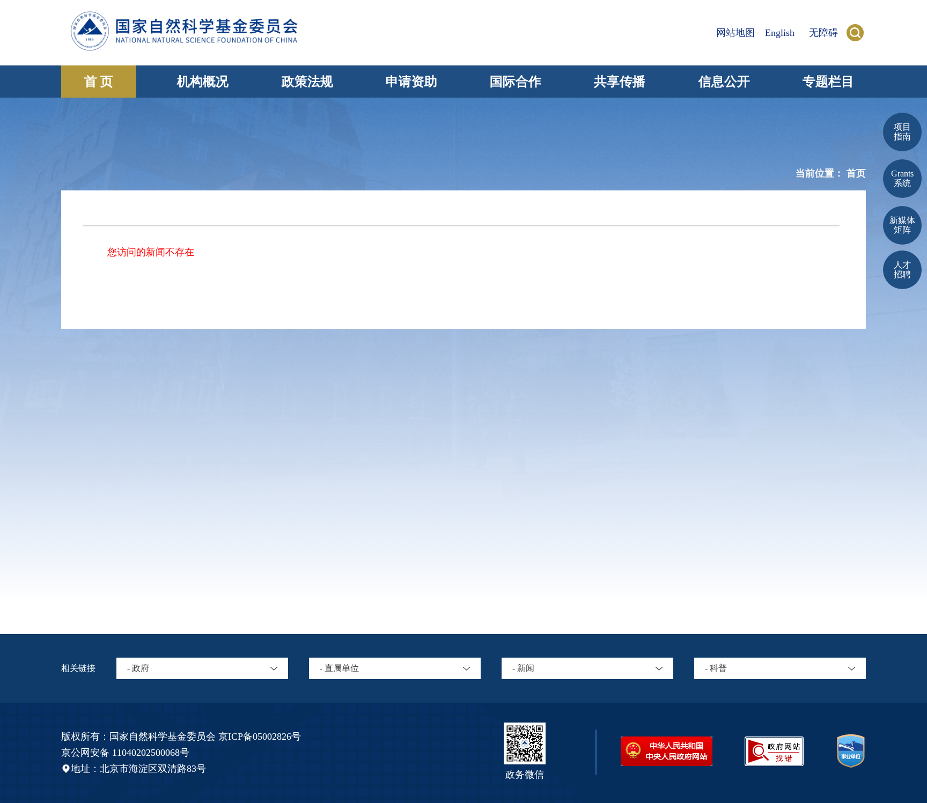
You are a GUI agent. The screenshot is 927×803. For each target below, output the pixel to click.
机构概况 (203, 82)
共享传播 (619, 82)
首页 (856, 173)
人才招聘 (902, 269)
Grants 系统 (902, 178)
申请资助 (411, 82)
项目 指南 (902, 131)
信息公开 (724, 82)
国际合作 (515, 82)
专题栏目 (828, 82)
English (779, 32)
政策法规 (307, 82)
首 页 (98, 82)
